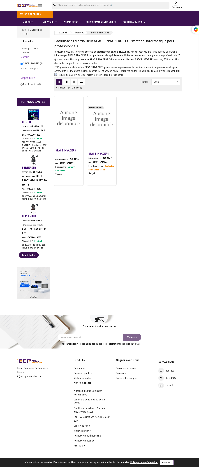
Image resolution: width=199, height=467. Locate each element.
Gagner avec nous (127, 360)
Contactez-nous (82, 425)
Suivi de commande (126, 368)
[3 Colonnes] (66, 82)
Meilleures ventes (83, 378)
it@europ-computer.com (29, 376)
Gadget (91, 173)
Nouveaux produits (83, 373)
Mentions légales (82, 430)
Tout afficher (29, 255)
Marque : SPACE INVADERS (30, 50)
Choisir (166, 82)
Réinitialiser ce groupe (31, 69)
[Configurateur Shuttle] (33, 282)
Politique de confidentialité (87, 435)
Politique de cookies (84, 440)
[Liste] (81, 82)
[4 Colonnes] (59, 82)
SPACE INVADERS (33, 63)
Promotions (80, 368)
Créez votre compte (126, 378)
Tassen (58, 174)
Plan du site (80, 445)
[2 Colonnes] (74, 82)
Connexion (121, 373)
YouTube (170, 370)
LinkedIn (170, 385)
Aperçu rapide (77, 115)
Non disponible (32, 84)
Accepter (166, 462)
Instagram (171, 377)
